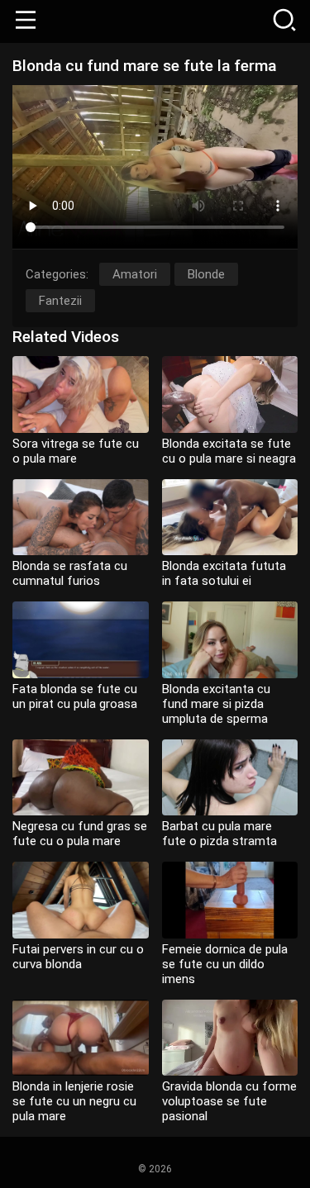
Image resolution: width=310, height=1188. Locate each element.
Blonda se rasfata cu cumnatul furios (69, 573)
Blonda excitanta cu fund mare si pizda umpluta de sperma (216, 704)
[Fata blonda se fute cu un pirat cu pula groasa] (80, 639)
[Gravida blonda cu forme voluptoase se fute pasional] (230, 1038)
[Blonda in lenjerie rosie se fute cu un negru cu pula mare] (80, 1038)
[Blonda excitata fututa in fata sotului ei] (230, 517)
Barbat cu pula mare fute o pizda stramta (219, 833)
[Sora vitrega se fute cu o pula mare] (80, 394)
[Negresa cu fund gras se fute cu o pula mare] (80, 777)
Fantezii (60, 300)
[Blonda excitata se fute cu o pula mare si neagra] (230, 394)
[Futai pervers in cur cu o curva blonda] (80, 900)
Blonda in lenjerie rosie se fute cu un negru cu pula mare (74, 1101)
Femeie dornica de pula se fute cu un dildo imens (225, 964)
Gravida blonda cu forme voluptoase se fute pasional (229, 1101)
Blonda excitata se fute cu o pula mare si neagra (229, 451)
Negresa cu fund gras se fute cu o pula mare (79, 833)
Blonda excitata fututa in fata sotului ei (224, 573)
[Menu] (25, 21)
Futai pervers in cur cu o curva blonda (78, 957)
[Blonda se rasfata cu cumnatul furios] (80, 517)
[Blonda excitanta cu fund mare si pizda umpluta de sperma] (230, 639)
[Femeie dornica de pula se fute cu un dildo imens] (230, 900)
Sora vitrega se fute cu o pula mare (75, 451)
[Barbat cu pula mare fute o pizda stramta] (230, 777)
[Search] (284, 21)
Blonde (206, 274)
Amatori (134, 274)
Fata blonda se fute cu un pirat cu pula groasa (74, 696)
